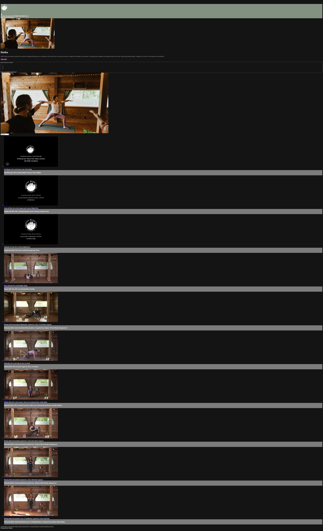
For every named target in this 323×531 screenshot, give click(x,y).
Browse (3, 16)
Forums (8, 16)
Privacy (27, 526)
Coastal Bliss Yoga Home (7, 526)
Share (8, 59)
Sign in (27, 16)
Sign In (12, 17)
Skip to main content (6, 1)
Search (12, 16)
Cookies (32, 526)
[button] (1, 14)
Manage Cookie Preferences (42, 526)
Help (20, 526)
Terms (23, 526)
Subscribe (4, 59)
